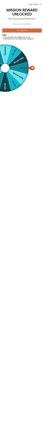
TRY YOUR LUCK (22, 30)
